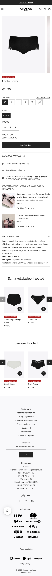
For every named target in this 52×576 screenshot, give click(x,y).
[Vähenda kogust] (5, 127)
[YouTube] (33, 501)
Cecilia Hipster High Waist (12, 321)
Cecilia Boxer (10, 384)
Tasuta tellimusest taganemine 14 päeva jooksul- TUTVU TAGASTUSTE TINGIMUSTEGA (27, 178)
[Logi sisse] (45, 9)
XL (32, 102)
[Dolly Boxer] (38, 364)
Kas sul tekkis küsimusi (15, 170)
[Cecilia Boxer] (14, 364)
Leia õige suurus (43, 97)
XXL (39, 102)
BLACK (6, 115)
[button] (49, 299)
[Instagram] (26, 501)
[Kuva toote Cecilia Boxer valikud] (19, 373)
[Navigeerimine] (2, 9)
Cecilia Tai (32, 319)
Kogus (5, 122)
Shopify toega (26, 572)
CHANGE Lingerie (26, 2)
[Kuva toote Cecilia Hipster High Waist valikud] (19, 309)
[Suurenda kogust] (15, 127)
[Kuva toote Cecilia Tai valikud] (43, 309)
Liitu (26, 454)
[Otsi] (40, 9)
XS (5, 102)
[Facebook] (20, 501)
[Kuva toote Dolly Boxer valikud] (43, 373)
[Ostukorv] (49, 9)
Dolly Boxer (33, 384)
